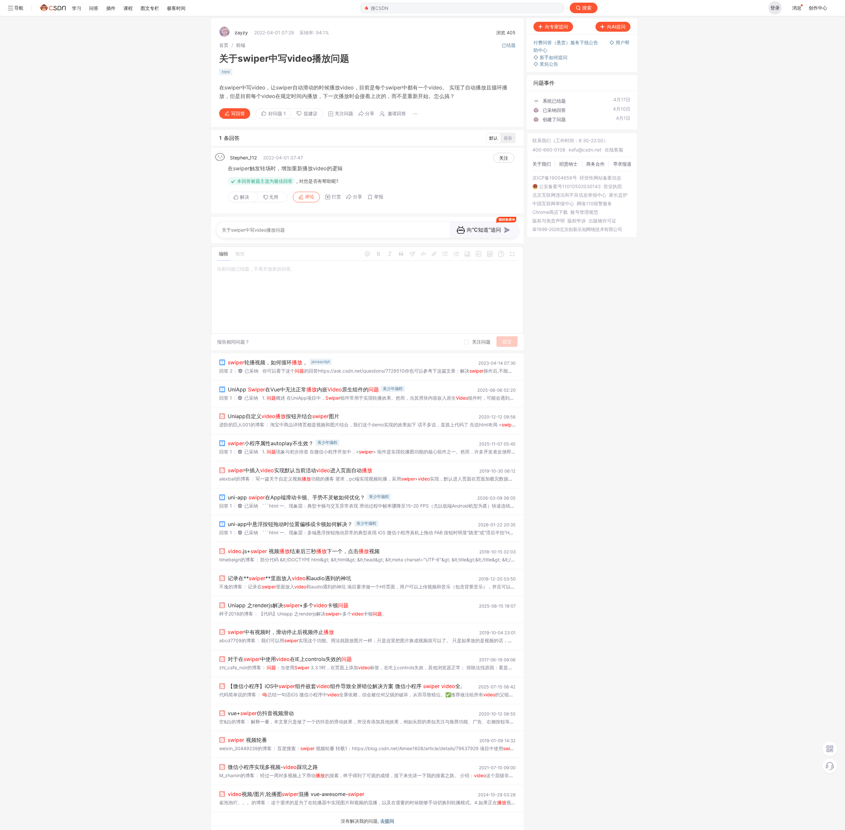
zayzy (241, 32)
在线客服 (614, 149)
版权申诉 (576, 220)
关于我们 (541, 164)
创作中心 (818, 8)
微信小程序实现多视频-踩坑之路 (273, 767)
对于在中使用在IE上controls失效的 (290, 659)
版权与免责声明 (548, 220)
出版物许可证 (602, 220)
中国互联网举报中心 (553, 203)
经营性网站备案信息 (600, 178)
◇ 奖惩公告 (545, 64)
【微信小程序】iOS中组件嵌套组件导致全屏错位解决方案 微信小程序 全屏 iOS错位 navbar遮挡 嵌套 (393, 686)
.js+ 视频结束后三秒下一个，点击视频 (304, 551)
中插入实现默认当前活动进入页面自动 (300, 470)
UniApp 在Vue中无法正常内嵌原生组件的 (303, 389)
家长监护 (618, 195)
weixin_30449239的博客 (245, 748)
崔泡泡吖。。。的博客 (242, 802)
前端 (240, 45)
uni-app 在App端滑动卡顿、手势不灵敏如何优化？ (296, 497)
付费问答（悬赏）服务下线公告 (566, 42)
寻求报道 (622, 164)
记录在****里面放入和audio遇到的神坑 (289, 578)
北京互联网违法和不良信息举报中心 (569, 195)
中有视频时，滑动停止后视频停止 (281, 632)
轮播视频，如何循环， (268, 362)
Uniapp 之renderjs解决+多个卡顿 (288, 605)
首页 (223, 45)
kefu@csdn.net (585, 149)
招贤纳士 (568, 164)
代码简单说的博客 (237, 694)
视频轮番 (247, 740)
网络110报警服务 (594, 203)
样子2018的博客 (236, 613)
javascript (321, 361)
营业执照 (612, 186)
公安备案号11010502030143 (570, 186)
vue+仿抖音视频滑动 (261, 713)
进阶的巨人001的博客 (241, 424)
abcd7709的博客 (237, 640)
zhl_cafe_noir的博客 (240, 667)
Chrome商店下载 (550, 212)
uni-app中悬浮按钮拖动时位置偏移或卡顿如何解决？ (290, 524)
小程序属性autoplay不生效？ (271, 443)
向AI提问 (616, 26)
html (226, 71)
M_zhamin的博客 (236, 775)
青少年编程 (393, 388)
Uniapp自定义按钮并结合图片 (283, 416)
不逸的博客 (230, 586)
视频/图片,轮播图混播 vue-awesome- (296, 794)
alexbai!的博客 (234, 478)
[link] (223, 45)
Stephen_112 (243, 157)
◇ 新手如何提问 (550, 57)
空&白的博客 (232, 721)
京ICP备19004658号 (554, 178)
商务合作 (595, 164)
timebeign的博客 (236, 559)
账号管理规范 (584, 212)
